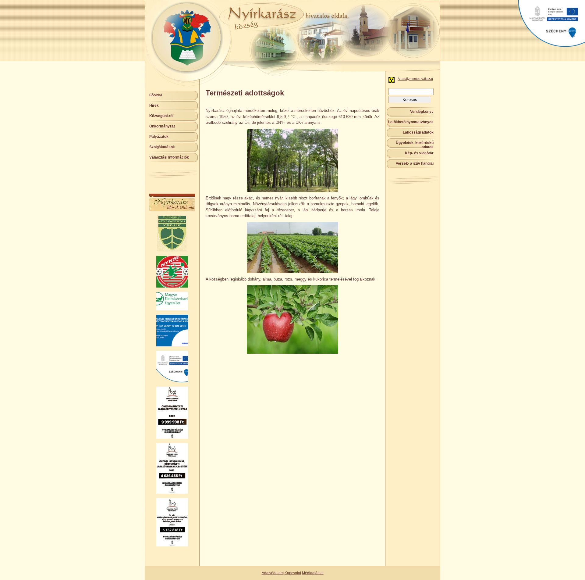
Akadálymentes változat (415, 79)
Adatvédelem (273, 573)
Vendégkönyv (422, 111)
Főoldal (155, 95)
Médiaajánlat (313, 573)
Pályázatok (158, 136)
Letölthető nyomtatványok (411, 122)
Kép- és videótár (419, 153)
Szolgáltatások (162, 147)
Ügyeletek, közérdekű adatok (415, 145)
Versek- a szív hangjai (415, 163)
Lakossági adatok (418, 132)
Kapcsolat (293, 573)
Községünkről (161, 116)
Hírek (154, 105)
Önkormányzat (162, 126)
